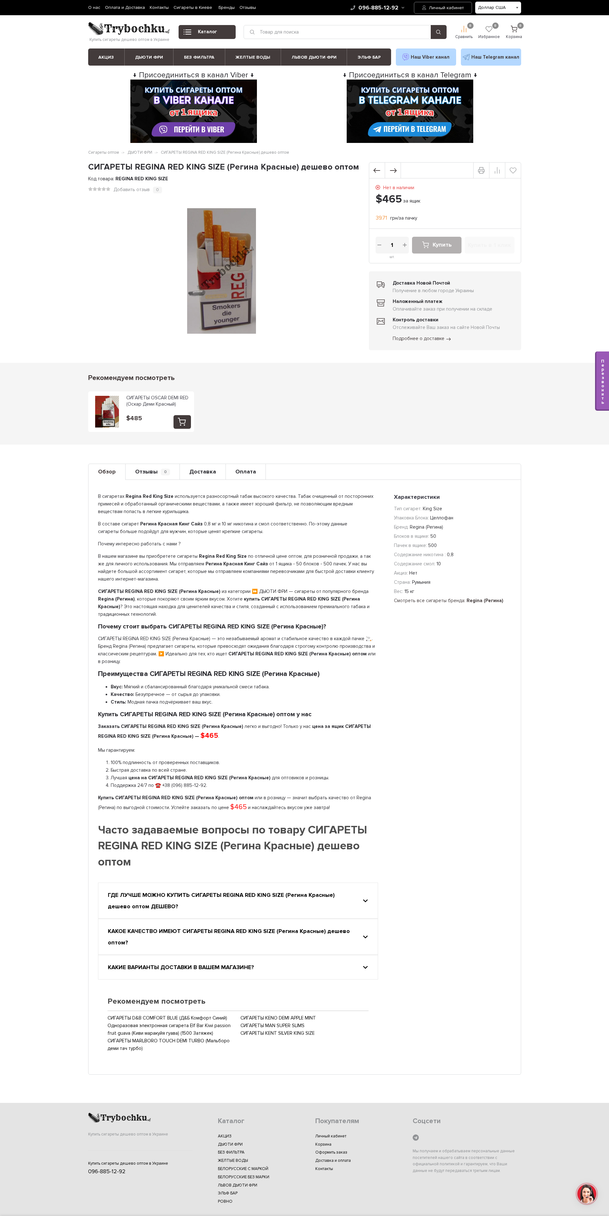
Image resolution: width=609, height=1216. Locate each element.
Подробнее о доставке (418, 338)
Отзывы (247, 7)
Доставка (202, 471)
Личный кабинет (446, 7)
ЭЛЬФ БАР (369, 57)
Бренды (227, 7)
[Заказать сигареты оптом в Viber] (193, 141)
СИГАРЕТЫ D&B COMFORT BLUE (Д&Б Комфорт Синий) (167, 1018)
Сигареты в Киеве (193, 7)
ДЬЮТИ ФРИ (149, 57)
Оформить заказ (331, 1152)
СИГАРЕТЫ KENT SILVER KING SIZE (277, 1033)
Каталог (207, 32)
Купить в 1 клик (489, 244)
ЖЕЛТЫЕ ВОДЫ (252, 57)
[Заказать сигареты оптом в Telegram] (410, 141)
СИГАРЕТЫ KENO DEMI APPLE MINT (278, 1018)
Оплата (245, 471)
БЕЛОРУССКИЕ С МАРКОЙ (243, 1168)
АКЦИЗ (106, 57)
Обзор (107, 471)
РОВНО (225, 1201)
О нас (94, 7)
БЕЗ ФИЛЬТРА (199, 57)
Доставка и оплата (333, 1160)
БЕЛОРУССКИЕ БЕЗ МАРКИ (243, 1177)
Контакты (159, 7)
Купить (442, 244)
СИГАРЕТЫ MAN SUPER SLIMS (272, 1025)
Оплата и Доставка (125, 7)
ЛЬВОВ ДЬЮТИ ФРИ (314, 57)
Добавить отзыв (132, 189)
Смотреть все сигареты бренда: (448, 600)
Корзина (323, 1144)
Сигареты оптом (103, 152)
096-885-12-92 (378, 7)
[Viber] (426, 57)
